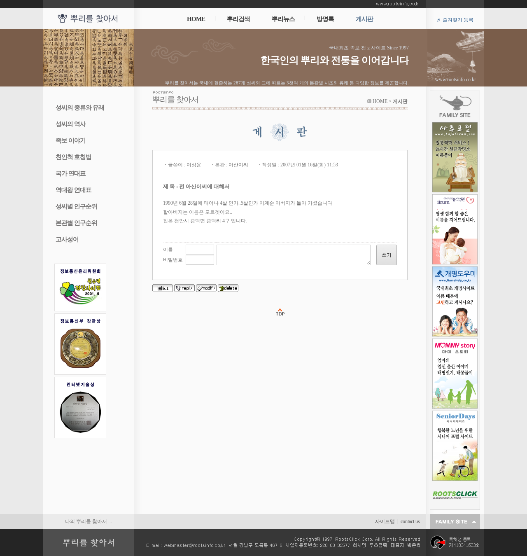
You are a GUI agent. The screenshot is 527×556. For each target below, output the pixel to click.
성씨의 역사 (71, 124)
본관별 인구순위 (76, 223)
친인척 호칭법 (73, 157)
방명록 (325, 19)
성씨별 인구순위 (76, 206)
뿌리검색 (238, 19)
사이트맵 (385, 521)
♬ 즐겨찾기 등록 (454, 20)
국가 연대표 (71, 173)
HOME (196, 19)
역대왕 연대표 (73, 190)
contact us (410, 521)
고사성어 (67, 239)
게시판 (364, 19)
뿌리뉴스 (283, 19)
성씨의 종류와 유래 (80, 107)
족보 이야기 (71, 140)
